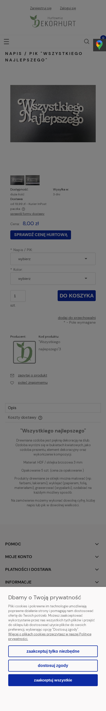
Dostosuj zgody (53, 665)
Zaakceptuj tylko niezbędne (53, 651)
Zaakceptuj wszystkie (53, 680)
